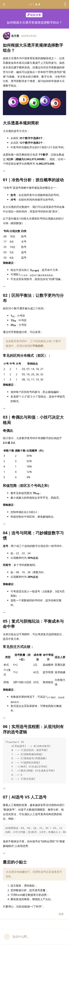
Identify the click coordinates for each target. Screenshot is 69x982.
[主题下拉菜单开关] (65, 4)
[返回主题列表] (4, 4)
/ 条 (33, 4)
